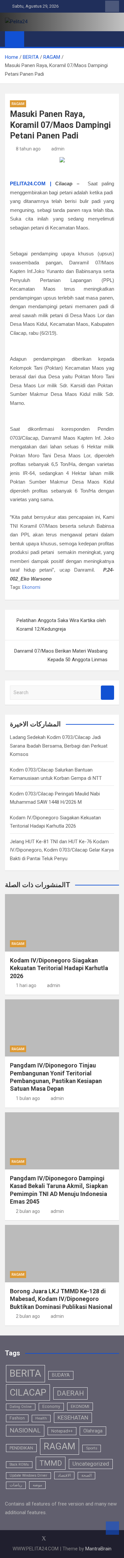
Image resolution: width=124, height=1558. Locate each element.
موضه (37, 1485)
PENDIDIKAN (21, 1447)
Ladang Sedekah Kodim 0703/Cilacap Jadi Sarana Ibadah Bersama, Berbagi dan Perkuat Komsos (58, 745)
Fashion (17, 1418)
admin (57, 148)
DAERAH (70, 1393)
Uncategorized (90, 1464)
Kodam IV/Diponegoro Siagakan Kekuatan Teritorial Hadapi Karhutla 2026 (59, 968)
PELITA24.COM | (30, 183)
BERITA (25, 1373)
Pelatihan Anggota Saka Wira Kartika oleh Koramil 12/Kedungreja (61, 624)
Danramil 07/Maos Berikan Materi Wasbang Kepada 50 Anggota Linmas (60, 655)
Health (41, 1418)
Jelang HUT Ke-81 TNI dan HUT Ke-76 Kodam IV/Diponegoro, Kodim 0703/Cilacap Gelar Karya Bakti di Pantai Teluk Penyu (62, 850)
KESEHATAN (73, 1417)
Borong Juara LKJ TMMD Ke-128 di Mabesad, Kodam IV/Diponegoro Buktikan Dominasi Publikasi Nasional (61, 1299)
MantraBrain (98, 1549)
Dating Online (21, 1407)
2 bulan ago (28, 1211)
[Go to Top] (112, 1528)
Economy (51, 1406)
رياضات (16, 1485)
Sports (91, 1448)
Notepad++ (62, 1430)
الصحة (86, 1475)
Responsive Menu (112, 6)
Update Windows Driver (28, 1475)
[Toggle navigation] (32, 38)
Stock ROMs (19, 1464)
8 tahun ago (28, 148)
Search (107, 693)
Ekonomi (31, 587)
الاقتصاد (64, 1475)
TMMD (50, 1463)
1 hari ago (26, 985)
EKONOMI (80, 1406)
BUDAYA (61, 1375)
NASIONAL (25, 1430)
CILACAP (28, 1392)
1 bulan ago (28, 1098)
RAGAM (18, 104)
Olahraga (93, 1431)
